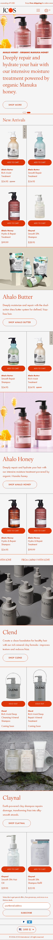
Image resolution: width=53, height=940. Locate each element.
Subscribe (26, 913)
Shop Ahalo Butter (20, 315)
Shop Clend (15, 651)
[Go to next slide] (24, 105)
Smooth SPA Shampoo (33, 228)
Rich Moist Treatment (6, 168)
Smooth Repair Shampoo (8, 373)
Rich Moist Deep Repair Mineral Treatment (35, 711)
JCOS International (22, 937)
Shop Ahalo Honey (20, 477)
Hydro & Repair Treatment (8, 228)
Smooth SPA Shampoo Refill (35, 874)
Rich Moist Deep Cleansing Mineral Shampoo (10, 711)
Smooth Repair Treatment (35, 168)
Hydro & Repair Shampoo (8, 536)
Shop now (15, 98)
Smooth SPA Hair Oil (9, 874)
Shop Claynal (17, 816)
